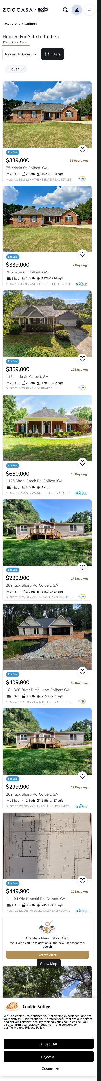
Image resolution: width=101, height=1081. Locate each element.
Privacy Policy (34, 1027)
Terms (13, 1027)
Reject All (48, 1056)
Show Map (48, 963)
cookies (20, 1015)
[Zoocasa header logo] (25, 9)
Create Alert (47, 954)
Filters (55, 54)
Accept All (48, 1043)
